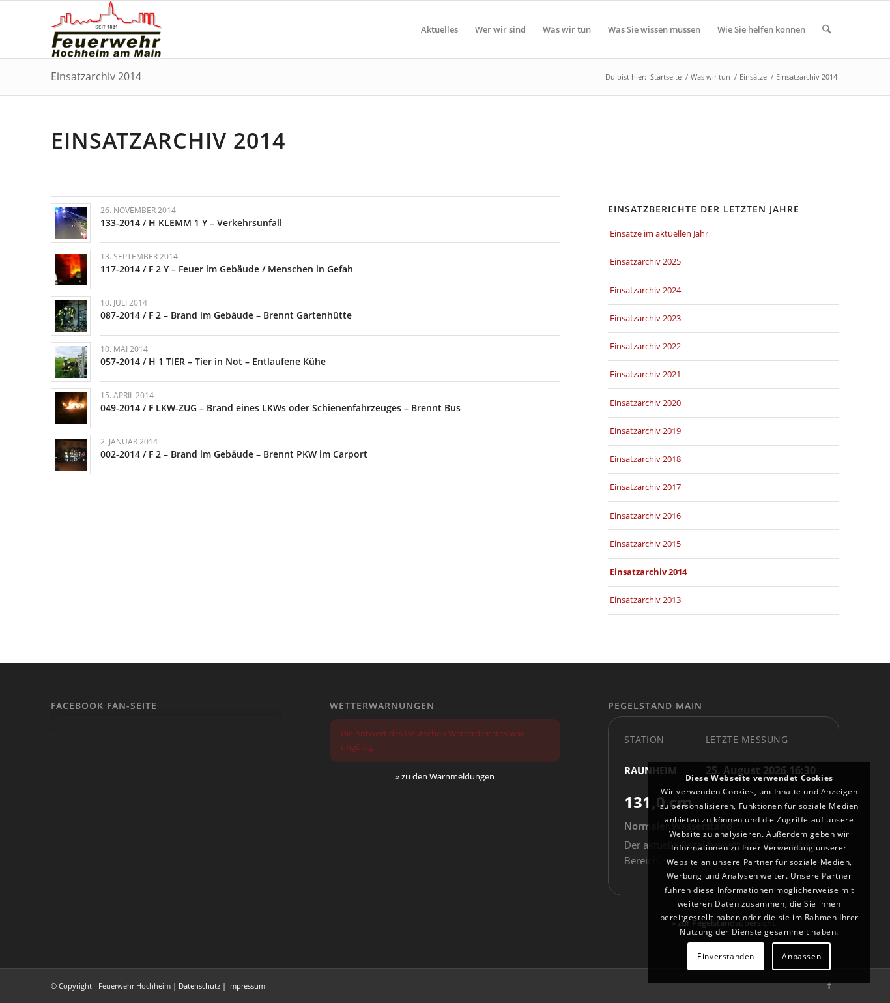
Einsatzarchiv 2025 (645, 261)
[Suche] (826, 29)
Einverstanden (725, 956)
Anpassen (801, 956)
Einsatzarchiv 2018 (645, 459)
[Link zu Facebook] (829, 985)
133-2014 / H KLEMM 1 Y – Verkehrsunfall (191, 222)
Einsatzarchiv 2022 (645, 346)
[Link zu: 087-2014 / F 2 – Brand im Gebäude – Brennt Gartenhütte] (71, 316)
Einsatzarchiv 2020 (645, 403)
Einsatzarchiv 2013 (645, 599)
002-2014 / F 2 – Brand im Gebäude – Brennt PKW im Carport (233, 454)
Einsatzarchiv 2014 (96, 76)
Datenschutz (199, 986)
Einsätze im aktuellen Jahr (659, 233)
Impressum (246, 986)
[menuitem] (439, 29)
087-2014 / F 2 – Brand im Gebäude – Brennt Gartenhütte (226, 315)
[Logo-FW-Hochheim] (106, 29)
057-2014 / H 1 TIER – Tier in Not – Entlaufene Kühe (213, 361)
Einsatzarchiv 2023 (645, 318)
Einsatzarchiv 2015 (645, 543)
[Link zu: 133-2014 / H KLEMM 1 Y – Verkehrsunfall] (71, 223)
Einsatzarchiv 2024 (645, 290)
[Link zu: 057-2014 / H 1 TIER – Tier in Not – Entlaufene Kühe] (71, 362)
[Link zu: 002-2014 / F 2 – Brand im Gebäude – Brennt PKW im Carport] (71, 455)
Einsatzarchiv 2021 (645, 374)
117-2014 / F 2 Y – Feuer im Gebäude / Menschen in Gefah (226, 269)
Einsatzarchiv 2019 (645, 431)
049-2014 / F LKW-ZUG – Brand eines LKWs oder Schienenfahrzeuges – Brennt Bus (280, 407)
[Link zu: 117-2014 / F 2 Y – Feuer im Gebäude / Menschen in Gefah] (71, 269)
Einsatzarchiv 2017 (645, 487)
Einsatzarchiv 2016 (645, 515)
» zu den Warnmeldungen (445, 776)
